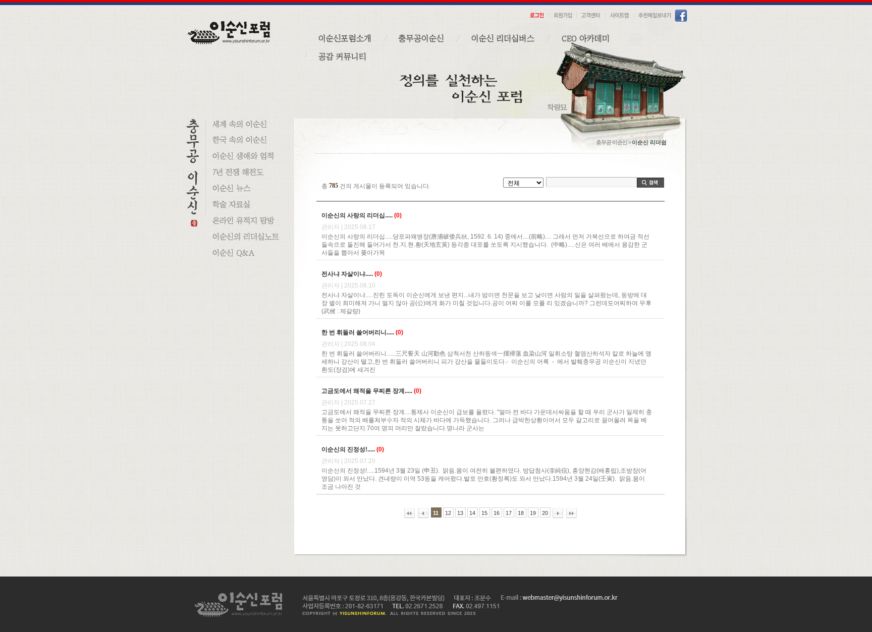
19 (533, 513)
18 (521, 513)
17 (509, 513)
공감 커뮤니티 (342, 56)
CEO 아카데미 (586, 38)
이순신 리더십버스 (502, 38)
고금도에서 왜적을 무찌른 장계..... (366, 390)
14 (472, 513)
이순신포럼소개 (344, 38)
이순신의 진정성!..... (348, 449)
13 (460, 513)
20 (545, 513)
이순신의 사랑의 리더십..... (357, 215)
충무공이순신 (421, 38)
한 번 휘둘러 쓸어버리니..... (357, 332)
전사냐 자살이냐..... (347, 273)
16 (497, 513)
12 (448, 513)
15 (484, 513)
